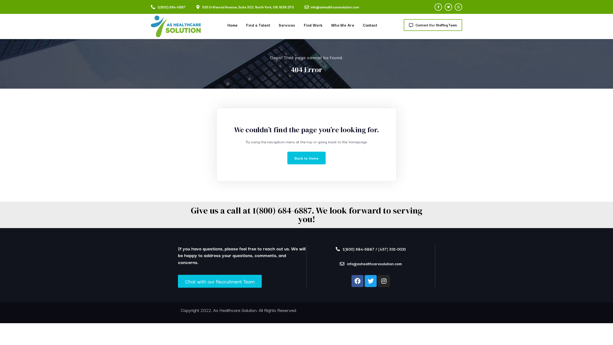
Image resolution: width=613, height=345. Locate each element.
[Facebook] (438, 7)
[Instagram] (458, 7)
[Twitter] (448, 7)
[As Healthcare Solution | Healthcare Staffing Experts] (176, 26)
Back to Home (306, 158)
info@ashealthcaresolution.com (335, 7)
